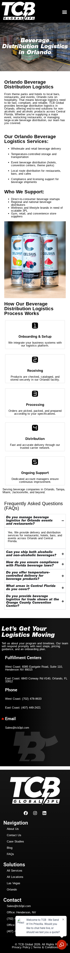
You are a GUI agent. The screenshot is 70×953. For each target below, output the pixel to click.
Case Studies (15, 841)
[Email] (3, 719)
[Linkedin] (44, 813)
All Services (14, 870)
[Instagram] (35, 813)
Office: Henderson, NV (21, 912)
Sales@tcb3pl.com (17, 727)
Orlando (12, 889)
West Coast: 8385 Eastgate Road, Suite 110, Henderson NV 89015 (34, 668)
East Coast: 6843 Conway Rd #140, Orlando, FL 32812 (36, 680)
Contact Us (14, 835)
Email (10, 718)
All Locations (15, 877)
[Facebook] (25, 813)
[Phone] (3, 690)
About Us (13, 829)
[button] (64, 12)
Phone (11, 689)
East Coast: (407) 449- (23, 707)
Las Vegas (13, 883)
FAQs (10, 854)
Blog (9, 847)
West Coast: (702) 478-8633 (23, 698)
